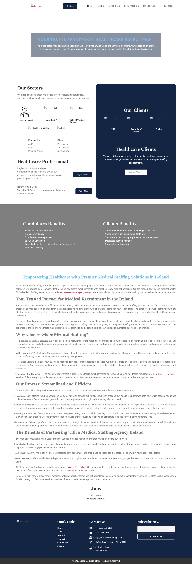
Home (90, 6)
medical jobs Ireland (77, 467)
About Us (114, 6)
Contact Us (131, 6)
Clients (167, 6)
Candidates (150, 6)
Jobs (101, 6)
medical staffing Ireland (165, 374)
